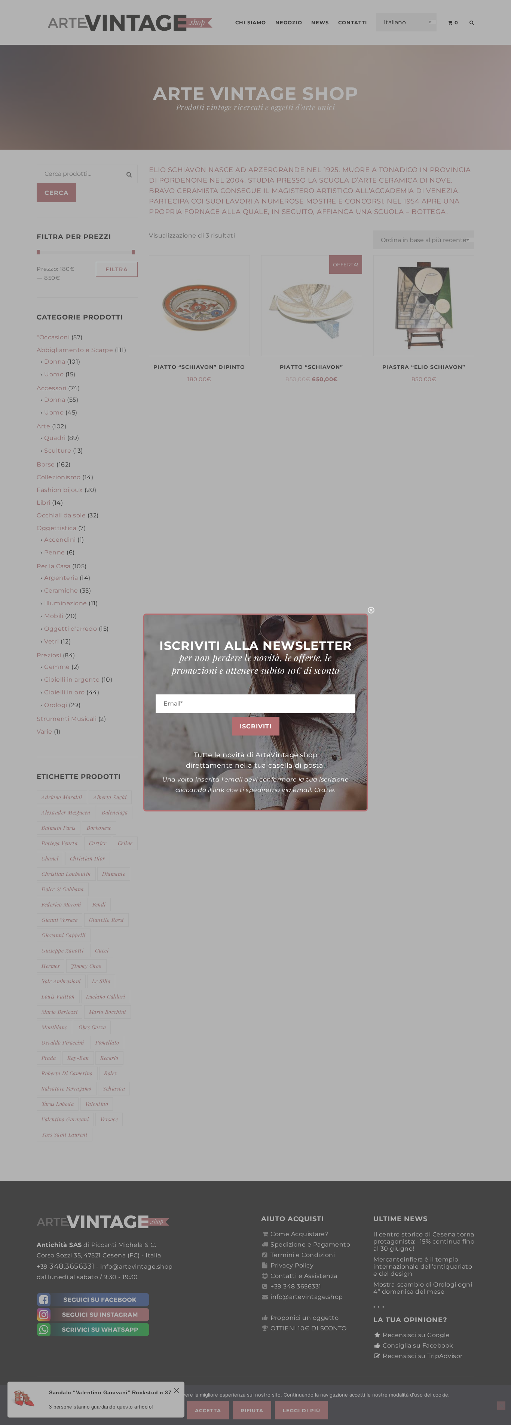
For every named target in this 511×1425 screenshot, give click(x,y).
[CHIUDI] (371, 610)
